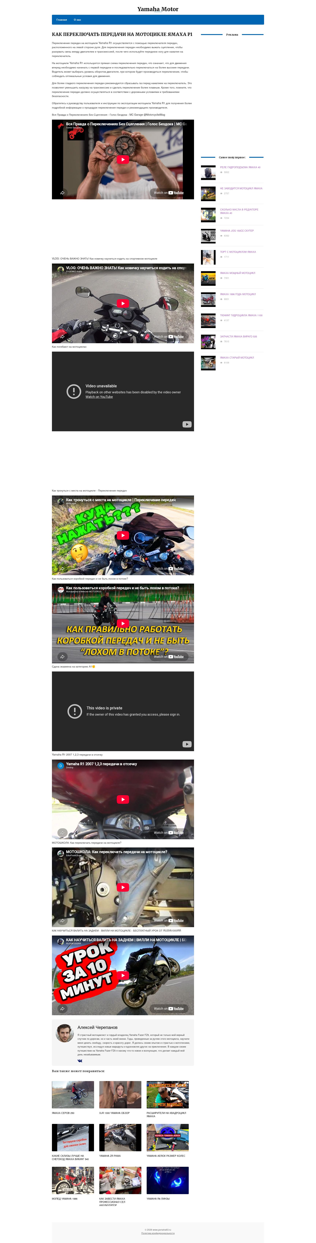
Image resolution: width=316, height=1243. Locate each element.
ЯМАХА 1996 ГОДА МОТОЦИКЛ (238, 294)
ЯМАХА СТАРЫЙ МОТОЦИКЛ (237, 357)
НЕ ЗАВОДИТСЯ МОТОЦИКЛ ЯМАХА (241, 188)
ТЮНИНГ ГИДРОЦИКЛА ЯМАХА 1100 (241, 315)
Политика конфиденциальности (158, 1233)
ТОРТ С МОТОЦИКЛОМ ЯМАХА (238, 251)
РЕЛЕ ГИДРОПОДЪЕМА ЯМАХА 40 (240, 167)
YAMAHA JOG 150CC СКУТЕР (237, 230)
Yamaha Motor (158, 9)
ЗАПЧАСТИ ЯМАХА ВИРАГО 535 (238, 336)
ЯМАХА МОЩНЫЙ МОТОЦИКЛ (237, 273)
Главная (62, 19)
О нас (77, 19)
